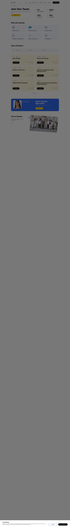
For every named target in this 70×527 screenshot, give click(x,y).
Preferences (53, 524)
